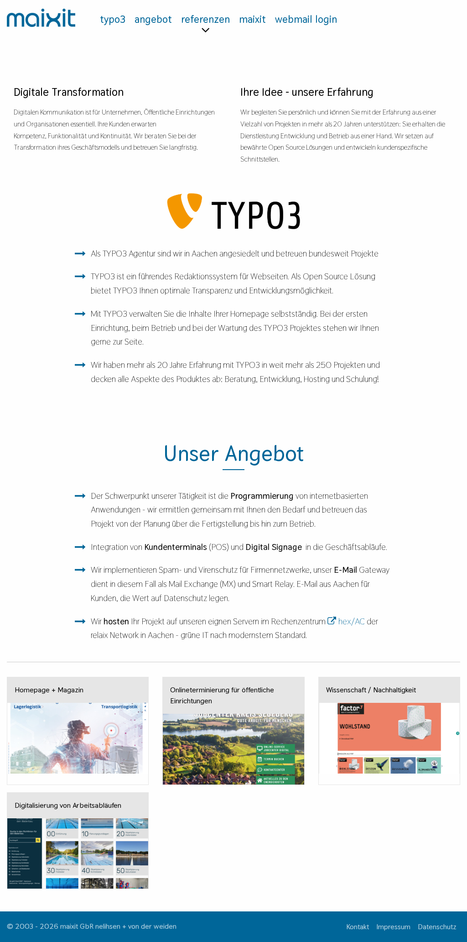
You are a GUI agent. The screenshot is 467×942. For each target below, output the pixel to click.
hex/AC (351, 621)
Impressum (393, 927)
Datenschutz (437, 927)
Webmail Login (306, 19)
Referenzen (205, 19)
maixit (252, 19)
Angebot (153, 19)
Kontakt (357, 927)
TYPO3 (112, 19)
